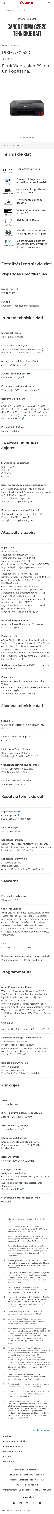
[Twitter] (33, 1503)
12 (43, 959)
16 (10, 1201)
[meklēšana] (4, 3)
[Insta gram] (21, 1503)
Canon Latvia (26, 1497)
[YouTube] (40, 1503)
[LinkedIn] (27, 1503)
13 (48, 1028)
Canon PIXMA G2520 (11, 145)
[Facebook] (14, 1503)
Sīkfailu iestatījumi (42, 1490)
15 (23, 1188)
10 (37, 755)
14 (23, 1129)
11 (18, 815)
